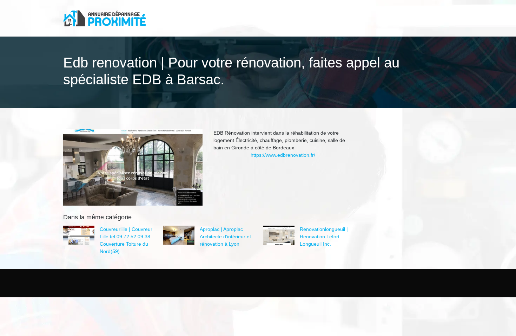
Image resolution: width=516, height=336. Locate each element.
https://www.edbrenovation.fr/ (283, 155)
